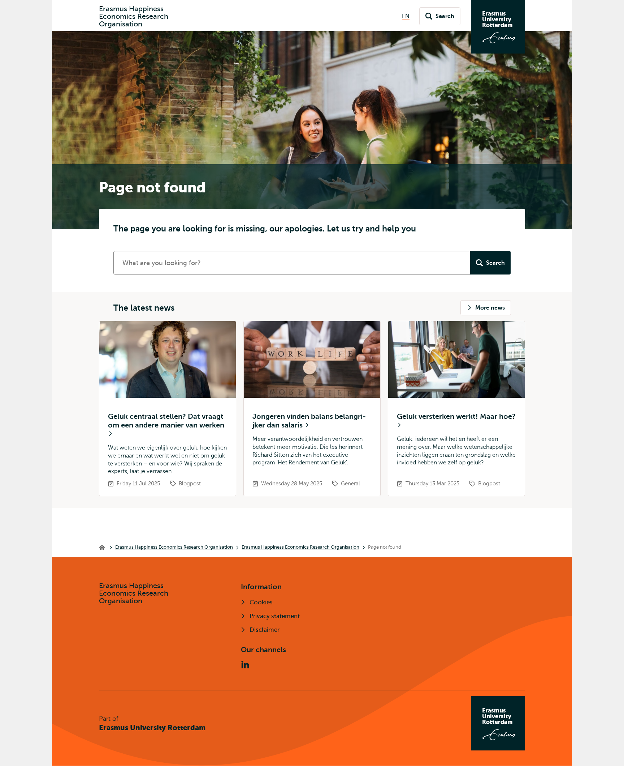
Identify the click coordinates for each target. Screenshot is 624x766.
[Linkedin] (245, 665)
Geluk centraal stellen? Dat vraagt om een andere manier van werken (166, 420)
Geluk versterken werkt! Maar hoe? (456, 416)
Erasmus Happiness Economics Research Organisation (174, 547)
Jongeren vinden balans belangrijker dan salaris (309, 420)
